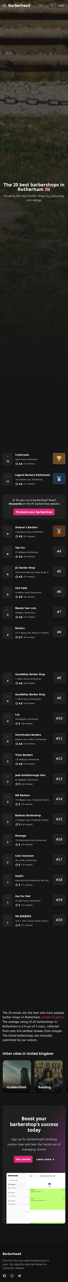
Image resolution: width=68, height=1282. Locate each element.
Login (61, 5)
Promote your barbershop (34, 512)
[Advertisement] (34, 411)
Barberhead (19, 5)
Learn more (45, 1159)
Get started (23, 1159)
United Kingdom (53, 1017)
